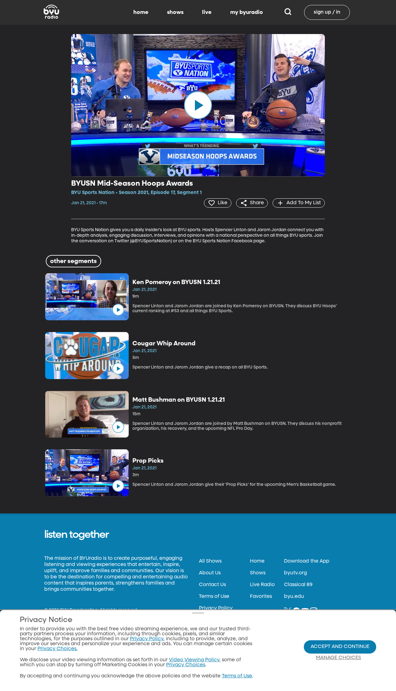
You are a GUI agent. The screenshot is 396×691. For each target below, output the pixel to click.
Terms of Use (214, 596)
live (207, 12)
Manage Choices (338, 657)
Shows (257, 573)
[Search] (287, 12)
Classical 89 (298, 584)
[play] (198, 105)
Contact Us (212, 584)
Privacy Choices (185, 665)
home (140, 12)
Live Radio (262, 584)
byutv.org (295, 573)
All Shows (210, 561)
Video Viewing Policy (194, 660)
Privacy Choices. (57, 648)
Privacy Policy (216, 608)
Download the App (306, 561)
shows (175, 12)
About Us (210, 573)
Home (257, 561)
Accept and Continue (340, 646)
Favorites (261, 596)
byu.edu (294, 596)
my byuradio (246, 12)
